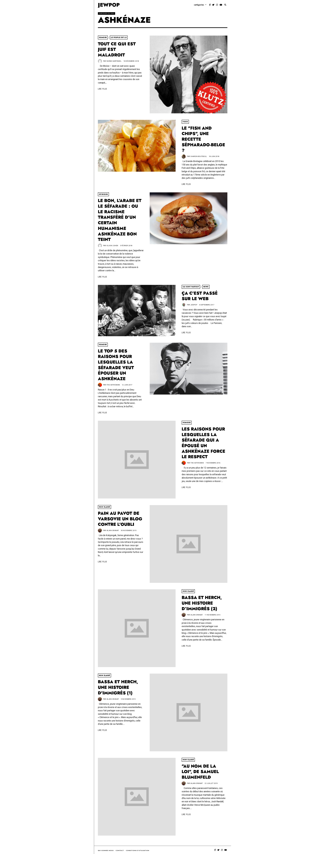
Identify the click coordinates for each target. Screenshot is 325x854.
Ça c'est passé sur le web (200, 296)
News (205, 287)
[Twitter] (213, 4)
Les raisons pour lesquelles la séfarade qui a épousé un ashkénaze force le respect (203, 443)
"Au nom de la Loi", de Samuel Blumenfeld (200, 771)
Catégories (199, 4)
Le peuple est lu (119, 37)
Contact (120, 850)
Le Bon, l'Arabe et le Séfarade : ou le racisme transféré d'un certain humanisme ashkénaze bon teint (119, 220)
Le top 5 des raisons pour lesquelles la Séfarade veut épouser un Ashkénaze (116, 365)
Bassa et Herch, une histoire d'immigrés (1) (118, 687)
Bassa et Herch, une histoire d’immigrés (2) (202, 603)
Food (185, 122)
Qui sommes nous (106, 850)
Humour (103, 37)
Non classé (104, 507)
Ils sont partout (191, 287)
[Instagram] (217, 4)
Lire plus (102, 88)
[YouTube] (221, 4)
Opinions (103, 194)
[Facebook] (210, 4)
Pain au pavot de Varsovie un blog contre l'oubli (120, 518)
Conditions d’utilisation (137, 850)
